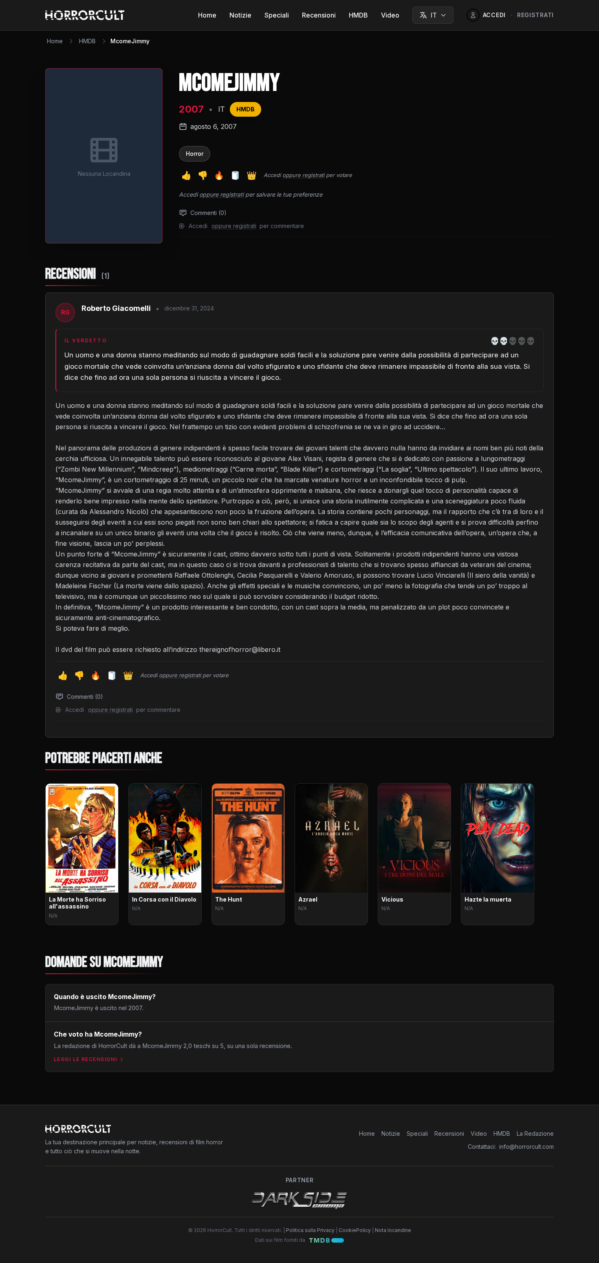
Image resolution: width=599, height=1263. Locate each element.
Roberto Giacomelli (116, 308)
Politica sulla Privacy (310, 1230)
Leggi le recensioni (85, 1059)
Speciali (276, 15)
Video (390, 15)
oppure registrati (303, 175)
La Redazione (535, 1133)
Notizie (240, 15)
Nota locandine (393, 1230)
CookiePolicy (355, 1230)
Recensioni (319, 15)
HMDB (358, 15)
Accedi (272, 175)
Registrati (535, 14)
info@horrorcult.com (526, 1146)
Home (207, 15)
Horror (194, 153)
